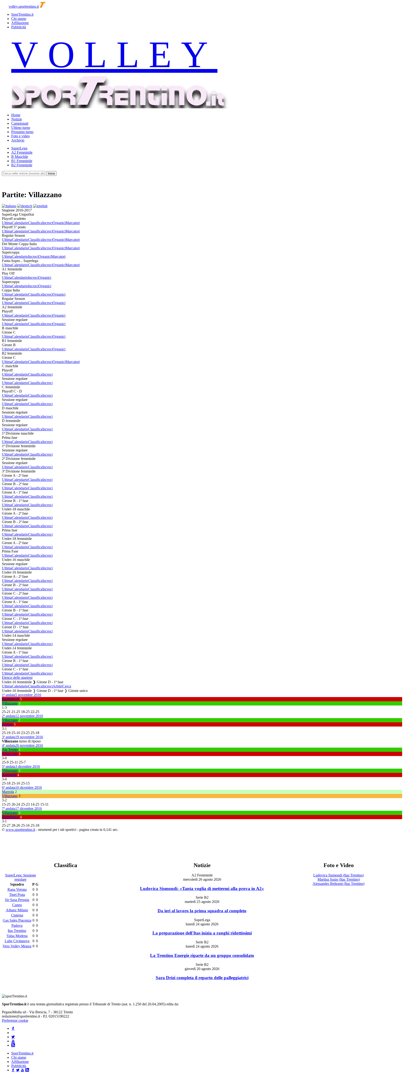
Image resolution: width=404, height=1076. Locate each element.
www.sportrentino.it (20, 830)
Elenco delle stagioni (17, 678)
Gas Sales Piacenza (17, 920)
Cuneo (17, 905)
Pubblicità (18, 27)
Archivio (17, 140)
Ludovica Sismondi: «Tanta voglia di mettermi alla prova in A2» (202, 888)
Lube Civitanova (17, 941)
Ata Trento (10, 750)
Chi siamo (18, 19)
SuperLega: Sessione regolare (20, 877)
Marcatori (72, 223)
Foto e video (20, 136)
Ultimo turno (20, 128)
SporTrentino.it (22, 14)
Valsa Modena (17, 936)
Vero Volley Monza (17, 946)
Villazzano (10, 703)
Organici (59, 223)
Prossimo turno (22, 132)
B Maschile (19, 157)
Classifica (35, 223)
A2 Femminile (21, 152)
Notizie (16, 119)
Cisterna (17, 915)
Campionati (19, 123)
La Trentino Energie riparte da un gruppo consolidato (202, 955)
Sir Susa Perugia (17, 900)
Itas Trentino (17, 931)
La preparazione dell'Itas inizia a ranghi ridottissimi (202, 933)
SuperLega (19, 148)
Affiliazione (20, 23)
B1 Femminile (21, 161)
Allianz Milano (17, 910)
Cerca (66, 686)
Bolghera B (10, 699)
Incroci (47, 223)
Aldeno (7, 724)
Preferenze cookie (15, 1020)
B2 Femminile (21, 165)
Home (15, 115)
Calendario (20, 223)
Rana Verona (17, 889)
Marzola (8, 792)
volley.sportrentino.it (24, 6)
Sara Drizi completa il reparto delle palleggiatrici (202, 977)
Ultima (7, 223)
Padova (16, 925)
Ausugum (9, 775)
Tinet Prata (17, 895)
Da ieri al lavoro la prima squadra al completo (202, 910)
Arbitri (57, 686)
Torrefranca (10, 817)
